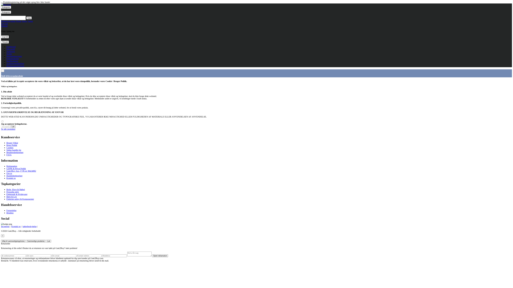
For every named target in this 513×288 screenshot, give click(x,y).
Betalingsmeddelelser (15, 66)
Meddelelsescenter (14, 56)
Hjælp (18, 21)
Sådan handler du (13, 150)
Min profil (10, 49)
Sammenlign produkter (36, 241)
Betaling (9, 213)
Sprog (24, 21)
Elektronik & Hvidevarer (16, 194)
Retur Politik (11, 145)
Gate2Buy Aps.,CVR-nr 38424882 (21, 171)
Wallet (9, 54)
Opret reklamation (160, 256)
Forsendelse (11, 210)
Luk (13, 127)
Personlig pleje (12, 192)
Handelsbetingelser (14, 176)
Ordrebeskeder (12, 59)
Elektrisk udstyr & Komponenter (20, 199)
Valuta (30, 21)
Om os (9, 173)
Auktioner (10, 51)
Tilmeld (5, 42)
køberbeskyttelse (30, 226)
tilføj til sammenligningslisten (13, 241)
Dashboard (11, 47)
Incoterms (5, 226)
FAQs (8, 155)
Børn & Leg (11, 197)
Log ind (5, 37)
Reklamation (11, 166)
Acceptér (5, 127)
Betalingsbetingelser (14, 152)
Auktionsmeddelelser (15, 63)
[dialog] (256, 129)
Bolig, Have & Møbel (15, 189)
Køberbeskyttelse (8, 21)
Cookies (9, 148)
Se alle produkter (8, 129)
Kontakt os (11, 178)
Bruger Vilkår (12, 143)
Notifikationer (12, 61)
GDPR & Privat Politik (16, 168)
